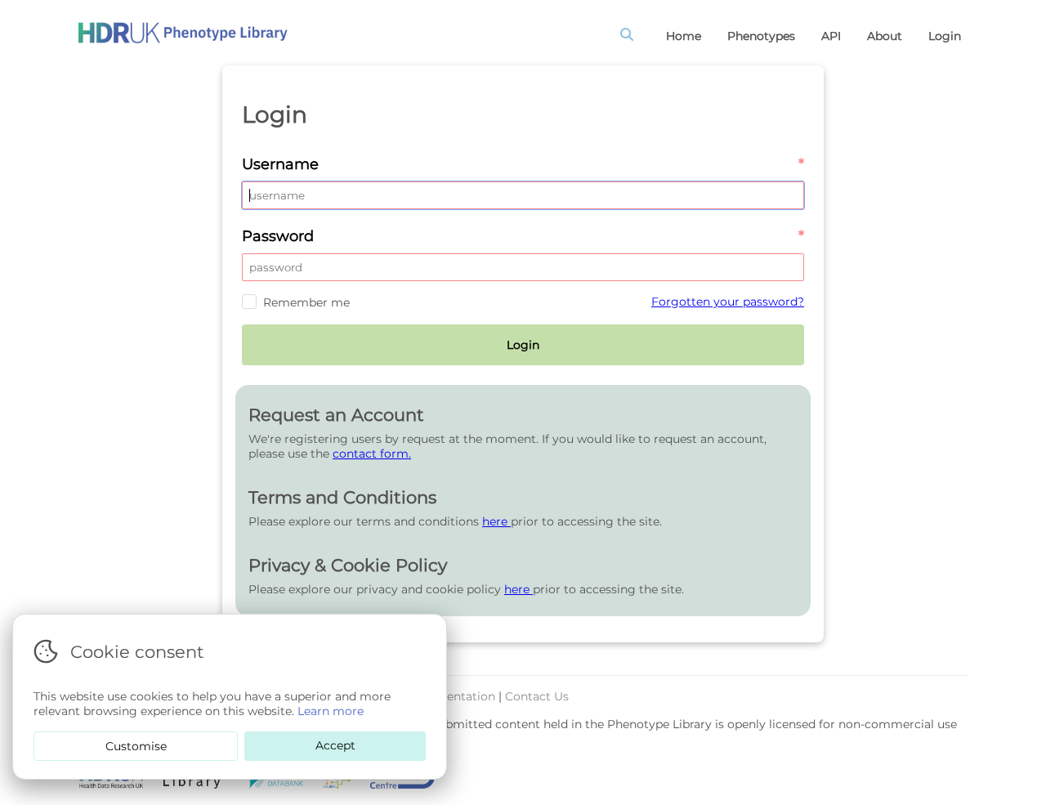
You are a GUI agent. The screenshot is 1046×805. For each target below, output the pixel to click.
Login (523, 345)
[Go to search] (630, 36)
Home (683, 36)
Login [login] (944, 36)
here (496, 521)
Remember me (306, 302)
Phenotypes (761, 36)
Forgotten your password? (727, 301)
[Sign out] (183, 33)
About (884, 36)
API (831, 36)
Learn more (330, 711)
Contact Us (537, 696)
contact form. (372, 453)
